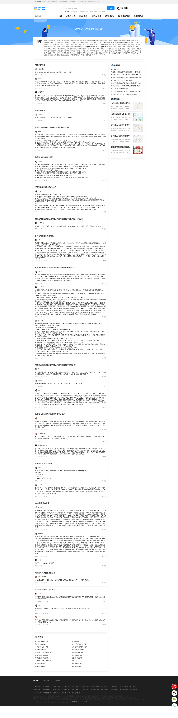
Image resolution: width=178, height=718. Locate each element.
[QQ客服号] (174, 693)
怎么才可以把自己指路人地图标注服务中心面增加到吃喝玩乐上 (129, 74)
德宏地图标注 (47, 693)
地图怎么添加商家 (77, 658)
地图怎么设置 (115, 69)
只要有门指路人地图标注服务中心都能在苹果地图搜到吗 (127, 77)
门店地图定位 (109, 16)
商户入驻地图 (89, 11)
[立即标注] (174, 686)
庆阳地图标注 (66, 693)
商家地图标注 (73, 11)
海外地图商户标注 (124, 16)
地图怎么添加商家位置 (41, 641)
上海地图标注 (56, 686)
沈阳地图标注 (56, 689)
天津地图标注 (47, 686)
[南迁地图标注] (39, 8)
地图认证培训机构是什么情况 (119, 88)
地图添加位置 (131, 698)
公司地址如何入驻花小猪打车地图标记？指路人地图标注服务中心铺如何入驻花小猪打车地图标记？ (121, 114)
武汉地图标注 (95, 686)
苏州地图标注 (66, 686)
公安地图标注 (114, 689)
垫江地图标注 (124, 689)
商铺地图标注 (83, 16)
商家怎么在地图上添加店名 (43, 660)
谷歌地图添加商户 (40, 666)
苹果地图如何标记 (40, 649)
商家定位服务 (55, 698)
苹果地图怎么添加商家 (41, 658)
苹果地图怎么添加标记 (78, 649)
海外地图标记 (81, 11)
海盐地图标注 (76, 689)
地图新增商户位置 (112, 698)
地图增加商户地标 (77, 663)
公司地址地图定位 (100, 698)
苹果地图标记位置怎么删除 (79, 647)
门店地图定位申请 (89, 698)
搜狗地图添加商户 (77, 666)
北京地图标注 (37, 686)
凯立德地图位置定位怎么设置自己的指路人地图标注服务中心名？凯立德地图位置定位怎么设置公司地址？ (121, 147)
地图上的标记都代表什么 (79, 644)
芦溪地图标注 (95, 689)
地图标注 (104, 11)
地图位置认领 (122, 698)
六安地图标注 (85, 689)
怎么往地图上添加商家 (41, 655)
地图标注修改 (76, 641)
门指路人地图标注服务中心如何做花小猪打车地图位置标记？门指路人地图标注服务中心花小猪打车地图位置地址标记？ (121, 125)
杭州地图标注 (76, 686)
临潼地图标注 (56, 693)
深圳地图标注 (124, 686)
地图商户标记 (97, 11)
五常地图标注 (66, 689)
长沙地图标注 (105, 686)
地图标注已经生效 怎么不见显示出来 (121, 80)
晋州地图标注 (47, 689)
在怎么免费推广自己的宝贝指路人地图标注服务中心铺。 (127, 94)
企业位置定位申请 (65, 698)
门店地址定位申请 (77, 698)
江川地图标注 (37, 693)
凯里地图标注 (134, 689)
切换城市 (39, 2)
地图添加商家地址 (77, 655)
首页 (60, 16)
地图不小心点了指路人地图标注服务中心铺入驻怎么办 (126, 72)
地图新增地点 (138, 16)
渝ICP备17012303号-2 (64, 702)
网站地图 (36, 698)
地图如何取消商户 (40, 663)
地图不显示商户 (76, 660)
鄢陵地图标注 (105, 689)
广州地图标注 (114, 686)
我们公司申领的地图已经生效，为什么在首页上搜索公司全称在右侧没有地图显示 (134, 91)
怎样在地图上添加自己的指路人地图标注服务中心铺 (126, 83)
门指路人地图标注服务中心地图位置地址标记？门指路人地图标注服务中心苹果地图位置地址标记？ (121, 136)
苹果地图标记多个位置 (41, 647)
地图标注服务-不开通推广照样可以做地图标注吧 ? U (126, 86)
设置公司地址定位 (45, 698)
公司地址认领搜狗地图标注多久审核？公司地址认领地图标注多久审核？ (121, 103)
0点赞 (104, 75)
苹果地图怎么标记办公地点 (43, 652)
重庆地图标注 (134, 686)
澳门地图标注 (76, 693)
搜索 (110, 8)
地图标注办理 (70, 16)
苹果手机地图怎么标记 (78, 652)
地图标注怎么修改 (40, 644)
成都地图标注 (37, 689)
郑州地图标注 (85, 686)
